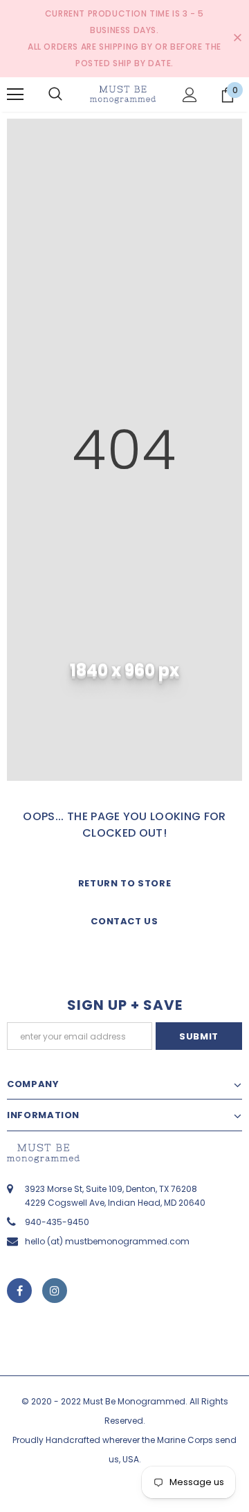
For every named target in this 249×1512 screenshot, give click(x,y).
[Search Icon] (55, 94)
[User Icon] (190, 95)
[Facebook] (19, 1290)
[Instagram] (54, 1290)
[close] (237, 39)
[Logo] (123, 94)
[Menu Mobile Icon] (15, 94)
